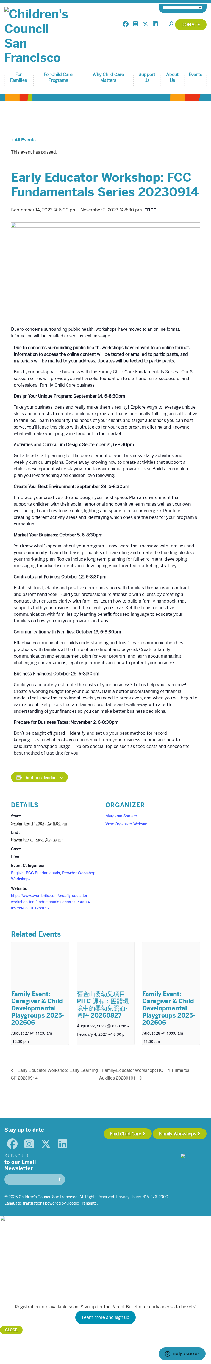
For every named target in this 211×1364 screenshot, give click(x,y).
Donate (191, 25)
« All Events (23, 139)
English (17, 872)
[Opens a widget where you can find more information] (182, 1354)
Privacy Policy (128, 1196)
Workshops (20, 879)
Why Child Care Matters (108, 77)
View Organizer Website (126, 823)
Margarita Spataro (121, 815)
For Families (18, 77)
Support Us (146, 77)
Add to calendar (40, 777)
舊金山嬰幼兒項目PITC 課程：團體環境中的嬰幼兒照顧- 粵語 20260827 (103, 1004)
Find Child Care (125, 1134)
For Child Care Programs (58, 77)
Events (195, 74)
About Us (172, 77)
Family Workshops (177, 1134)
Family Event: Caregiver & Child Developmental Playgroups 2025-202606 (37, 1008)
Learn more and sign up (105, 1317)
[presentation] (40, 964)
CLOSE (11, 1330)
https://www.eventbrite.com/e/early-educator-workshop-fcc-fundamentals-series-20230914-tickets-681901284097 (51, 901)
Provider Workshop (78, 872)
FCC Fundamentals (43, 872)
